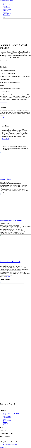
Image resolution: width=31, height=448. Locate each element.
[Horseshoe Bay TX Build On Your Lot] (15, 194)
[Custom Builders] (15, 152)
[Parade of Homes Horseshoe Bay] (15, 235)
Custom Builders (5, 179)
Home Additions (7, 420)
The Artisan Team (7, 424)
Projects (5, 422)
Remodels (5, 423)
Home (4, 419)
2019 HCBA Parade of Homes (11, 413)
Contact (5, 414)
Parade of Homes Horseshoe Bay (10, 262)
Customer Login (7, 417)
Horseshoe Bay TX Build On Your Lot (12, 220)
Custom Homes (7, 416)
